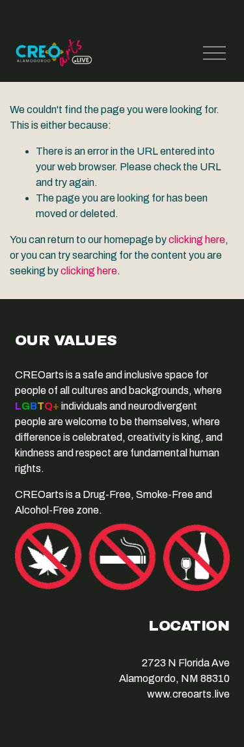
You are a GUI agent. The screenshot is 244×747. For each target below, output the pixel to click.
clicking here (197, 239)
